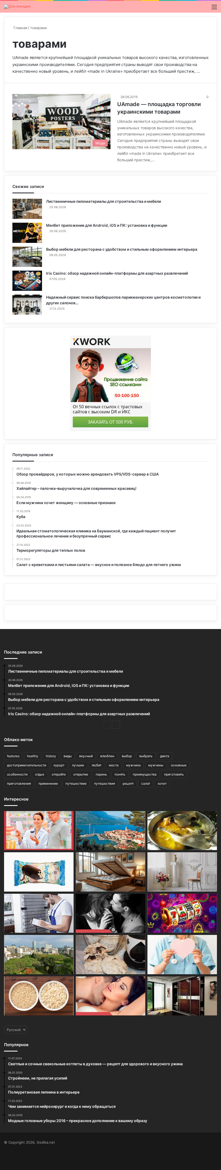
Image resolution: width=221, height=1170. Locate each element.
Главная (19, 28)
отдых (39, 774)
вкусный (86, 756)
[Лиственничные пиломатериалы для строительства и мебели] (27, 209)
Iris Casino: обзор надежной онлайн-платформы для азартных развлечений (117, 273)
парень (101, 774)
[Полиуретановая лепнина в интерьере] (182, 872)
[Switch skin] (205, 9)
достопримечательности (26, 765)
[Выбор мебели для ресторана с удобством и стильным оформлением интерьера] (27, 257)
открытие (80, 774)
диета (164, 756)
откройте (59, 774)
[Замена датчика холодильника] (39, 913)
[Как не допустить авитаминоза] (39, 830)
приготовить (174, 774)
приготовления (19, 783)
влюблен (107, 756)
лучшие (78, 765)
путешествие (76, 783)
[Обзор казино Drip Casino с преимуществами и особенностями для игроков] (182, 913)
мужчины (155, 765)
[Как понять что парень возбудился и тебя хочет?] (110, 996)
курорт (59, 765)
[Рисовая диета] (39, 996)
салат (145, 783)
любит (96, 765)
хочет (162, 783)
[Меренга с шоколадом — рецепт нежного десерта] (110, 954)
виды (68, 756)
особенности (17, 774)
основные (179, 765)
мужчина (133, 765)
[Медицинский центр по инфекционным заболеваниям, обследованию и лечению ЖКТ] (182, 954)
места (114, 765)
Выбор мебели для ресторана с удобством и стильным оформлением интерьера (121, 249)
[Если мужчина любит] (110, 913)
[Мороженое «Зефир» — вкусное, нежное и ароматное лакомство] (39, 872)
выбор (127, 756)
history (51, 756)
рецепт (128, 783)
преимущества (145, 774)
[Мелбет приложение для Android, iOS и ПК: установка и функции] (27, 233)
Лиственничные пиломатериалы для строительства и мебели (103, 201)
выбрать (146, 756)
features (13, 756)
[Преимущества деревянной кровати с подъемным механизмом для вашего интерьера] (110, 872)
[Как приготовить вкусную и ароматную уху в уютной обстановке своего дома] (182, 830)
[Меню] (214, 9)
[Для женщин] (17, 7)
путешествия (104, 783)
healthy (32, 756)
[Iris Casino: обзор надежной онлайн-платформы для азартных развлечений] (27, 281)
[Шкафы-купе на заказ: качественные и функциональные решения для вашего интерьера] (182, 996)
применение (48, 783)
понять (120, 774)
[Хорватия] (110, 830)
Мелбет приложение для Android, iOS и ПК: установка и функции (106, 225)
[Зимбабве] (39, 954)
